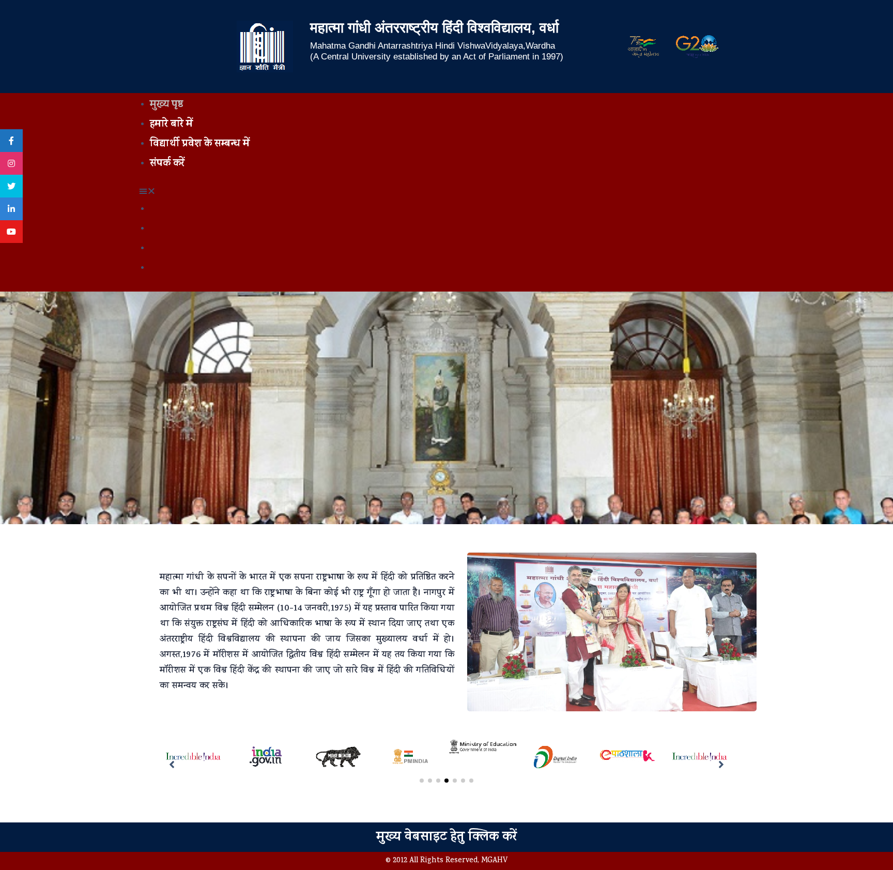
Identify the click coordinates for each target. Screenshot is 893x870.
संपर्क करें (167, 164)
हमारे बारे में (171, 124)
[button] (446, 192)
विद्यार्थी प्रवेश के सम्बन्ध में (200, 144)
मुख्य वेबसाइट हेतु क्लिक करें (446, 837)
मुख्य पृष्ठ (166, 105)
